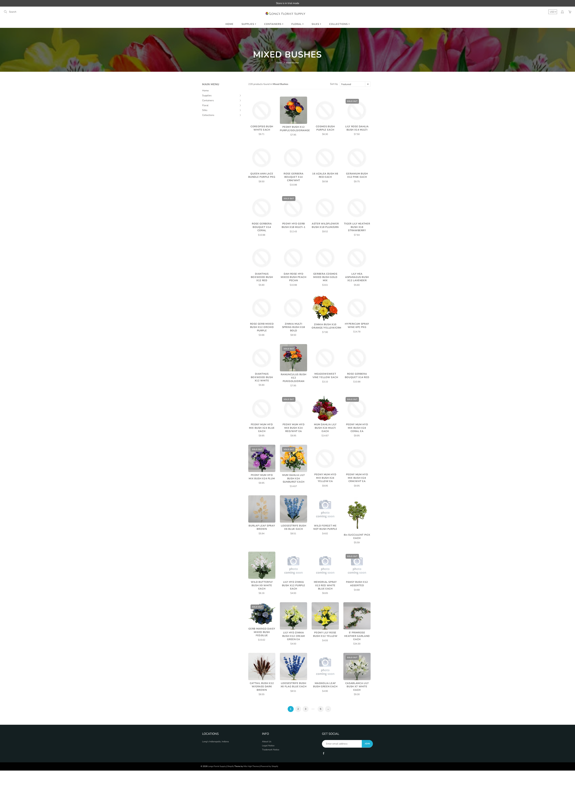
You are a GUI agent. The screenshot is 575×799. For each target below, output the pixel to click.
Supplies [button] (207, 96)
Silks (316, 24)
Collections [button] (208, 116)
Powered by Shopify (269, 766)
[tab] (222, 95)
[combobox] (355, 84)
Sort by (334, 84)
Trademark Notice (270, 749)
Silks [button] (207, 111)
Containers (273, 24)
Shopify (230, 766)
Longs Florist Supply (217, 766)
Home (229, 24)
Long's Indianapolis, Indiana (215, 741)
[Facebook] (323, 753)
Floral (296, 24)
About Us (266, 741)
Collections (338, 24)
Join (367, 743)
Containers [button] (208, 101)
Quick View (262, 110)
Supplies (248, 24)
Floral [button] (207, 106)
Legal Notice (268, 745)
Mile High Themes (251, 766)
